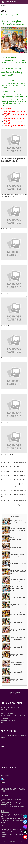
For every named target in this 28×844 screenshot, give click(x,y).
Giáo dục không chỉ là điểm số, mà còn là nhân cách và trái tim (17, 530)
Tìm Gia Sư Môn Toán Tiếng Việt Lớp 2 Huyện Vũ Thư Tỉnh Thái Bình (13, 160)
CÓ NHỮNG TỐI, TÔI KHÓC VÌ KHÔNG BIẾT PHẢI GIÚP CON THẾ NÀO (18, 572)
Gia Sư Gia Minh (18, 842)
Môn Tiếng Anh (5, 261)
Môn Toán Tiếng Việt (6, 228)
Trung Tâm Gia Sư (14, 692)
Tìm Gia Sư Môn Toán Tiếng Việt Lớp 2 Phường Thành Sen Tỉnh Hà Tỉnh (14, 195)
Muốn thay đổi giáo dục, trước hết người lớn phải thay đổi (18, 522)
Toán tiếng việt (18, 505)
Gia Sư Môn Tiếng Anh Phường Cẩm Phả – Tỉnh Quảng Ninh (16, 588)
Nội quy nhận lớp (14, 694)
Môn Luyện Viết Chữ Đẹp (7, 454)
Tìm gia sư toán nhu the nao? (18, 563)
